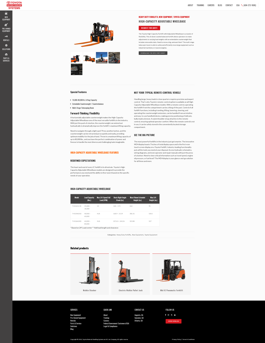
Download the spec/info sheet (153, 53)
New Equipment (165, 16)
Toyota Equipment (181, 16)
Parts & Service (75, 323)
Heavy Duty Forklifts (148, 16)
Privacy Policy (176, 339)
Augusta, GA (139, 315)
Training (106, 318)
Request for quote (149, 28)
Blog (71, 329)
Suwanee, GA (139, 318)
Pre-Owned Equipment (78, 318)
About (106, 315)
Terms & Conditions (189, 339)
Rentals (73, 320)
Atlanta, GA (139, 320)
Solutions (73, 326)
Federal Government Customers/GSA (116, 323)
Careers (106, 320)
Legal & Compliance (110, 326)
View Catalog (173, 321)
